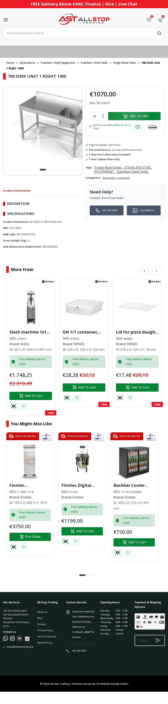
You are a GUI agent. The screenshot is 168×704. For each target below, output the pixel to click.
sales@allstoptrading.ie (20, 646)
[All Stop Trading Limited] (84, 19)
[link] (137, 127)
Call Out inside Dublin (15, 610)
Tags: (88, 167)
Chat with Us (147, 210)
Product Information (17, 190)
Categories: (93, 177)
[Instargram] (12, 639)
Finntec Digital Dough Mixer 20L (78, 485)
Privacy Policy (45, 630)
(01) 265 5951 (110, 210)
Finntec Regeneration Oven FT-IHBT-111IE (29, 485)
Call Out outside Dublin (16, 614)
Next (157, 271)
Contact (41, 624)
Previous (144, 271)
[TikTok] (27, 640)
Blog (39, 617)
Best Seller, (109, 178)
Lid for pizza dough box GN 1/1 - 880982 (135, 332)
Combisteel (123, 178)
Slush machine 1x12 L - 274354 (30, 332)
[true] (5, 639)
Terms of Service (46, 636)
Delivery (7, 618)
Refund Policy (44, 642)
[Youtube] (19, 639)
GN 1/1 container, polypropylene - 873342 (80, 332)
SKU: (92, 103)
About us (42, 611)
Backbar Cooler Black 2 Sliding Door (134, 485)
